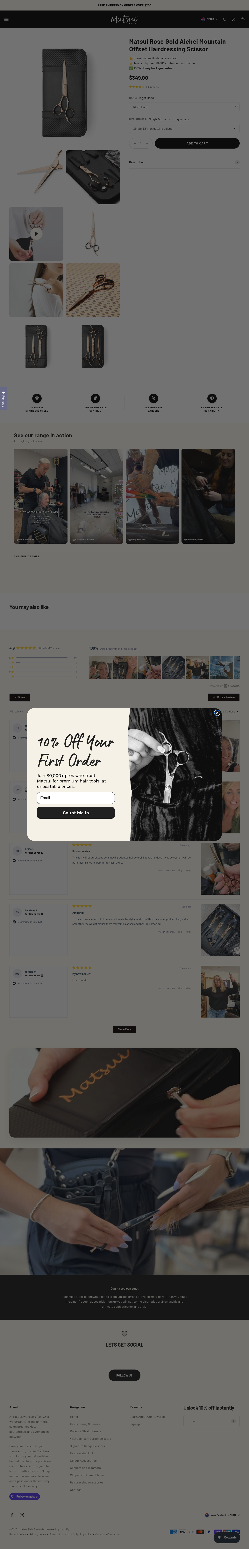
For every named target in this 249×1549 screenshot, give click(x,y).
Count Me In (76, 813)
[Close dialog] (217, 712)
